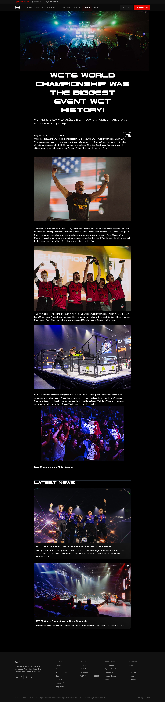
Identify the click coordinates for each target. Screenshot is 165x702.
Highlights (84, 672)
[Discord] (31, 677)
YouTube (83, 669)
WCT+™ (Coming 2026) (89, 676)
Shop (107, 680)
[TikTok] (26, 677)
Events (39, 7)
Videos (83, 665)
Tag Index (60, 687)
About (97, 7)
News (87, 7)
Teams (58, 676)
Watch (77, 7)
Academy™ (38, 2)
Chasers (66, 7)
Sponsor (132, 669)
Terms (147, 698)
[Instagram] (22, 677)
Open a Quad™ (53, 2)
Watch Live (143, 7)
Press (131, 676)
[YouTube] (17, 677)
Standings (52, 7)
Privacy (140, 698)
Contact (132, 680)
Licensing (109, 672)
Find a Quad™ (23, 2)
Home (29, 7)
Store (128, 7)
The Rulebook (61, 672)
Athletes (59, 680)
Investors (133, 672)
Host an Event (110, 676)
